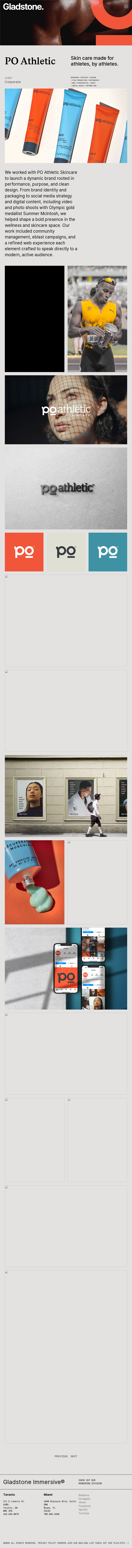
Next (74, 1456)
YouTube (84, 1513)
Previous (61, 1456)
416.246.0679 (11, 1514)
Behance (84, 1495)
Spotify (83, 1509)
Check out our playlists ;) (112, 1543)
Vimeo (82, 1502)
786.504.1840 (51, 1514)
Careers (61, 1543)
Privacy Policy (47, 1543)
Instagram (84, 1498)
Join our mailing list (80, 1543)
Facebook (85, 1506)
